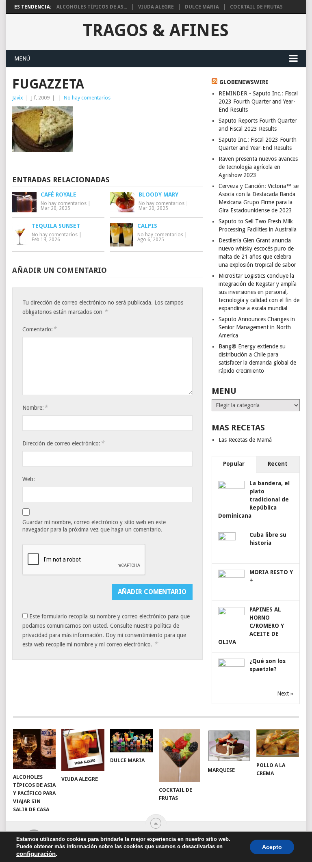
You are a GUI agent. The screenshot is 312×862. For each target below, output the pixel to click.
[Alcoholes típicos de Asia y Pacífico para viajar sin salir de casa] (34, 749)
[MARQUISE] (229, 745)
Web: (28, 479)
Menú (22, 58)
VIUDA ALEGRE (156, 7)
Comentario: (39, 329)
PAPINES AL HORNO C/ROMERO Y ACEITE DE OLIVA (251, 625)
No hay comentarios (87, 98)
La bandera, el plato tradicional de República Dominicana (254, 499)
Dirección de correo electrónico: (63, 443)
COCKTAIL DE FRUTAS (256, 7)
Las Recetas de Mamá (245, 439)
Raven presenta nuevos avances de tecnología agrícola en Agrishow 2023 (258, 167)
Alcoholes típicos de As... (91, 7)
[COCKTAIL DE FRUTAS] (180, 755)
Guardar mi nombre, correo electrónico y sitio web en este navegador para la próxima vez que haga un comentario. (94, 526)
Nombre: (35, 407)
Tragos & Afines (156, 30)
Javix (17, 98)
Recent (278, 463)
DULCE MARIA (202, 7)
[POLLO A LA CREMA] (277, 743)
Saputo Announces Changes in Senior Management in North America (257, 327)
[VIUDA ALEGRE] (82, 750)
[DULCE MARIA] (131, 740)
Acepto (272, 847)
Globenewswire (244, 82)
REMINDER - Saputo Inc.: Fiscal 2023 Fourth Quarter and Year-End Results (258, 101)
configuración (36, 854)
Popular (234, 463)
